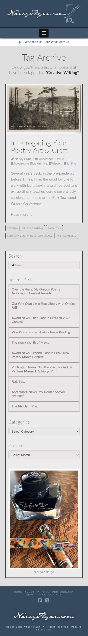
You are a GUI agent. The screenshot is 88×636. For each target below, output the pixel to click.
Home (18, 592)
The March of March (26, 406)
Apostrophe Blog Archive (30, 163)
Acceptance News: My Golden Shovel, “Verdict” (38, 394)
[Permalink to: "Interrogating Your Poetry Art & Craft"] (44, 109)
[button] (43, 33)
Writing (71, 163)
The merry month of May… (30, 342)
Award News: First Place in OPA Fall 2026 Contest (41, 320)
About (30, 592)
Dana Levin (54, 228)
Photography (63, 592)
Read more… (21, 214)
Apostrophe (36, 594)
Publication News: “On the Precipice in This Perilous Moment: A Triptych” (42, 369)
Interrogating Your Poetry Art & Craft (39, 147)
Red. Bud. (18, 381)
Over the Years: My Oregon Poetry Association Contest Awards (36, 291)
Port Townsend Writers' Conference (30, 235)
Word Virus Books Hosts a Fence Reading (41, 332)
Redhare (46, 629)
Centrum (12, 228)
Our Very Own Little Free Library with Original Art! (44, 305)
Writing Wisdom (66, 235)
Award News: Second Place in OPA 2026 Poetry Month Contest (40, 355)
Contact (55, 594)
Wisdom (56, 163)
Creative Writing (32, 228)
